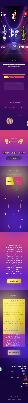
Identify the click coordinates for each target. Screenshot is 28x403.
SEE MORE (14, 158)
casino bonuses (12, 142)
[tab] (14, 335)
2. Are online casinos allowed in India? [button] (13, 335)
